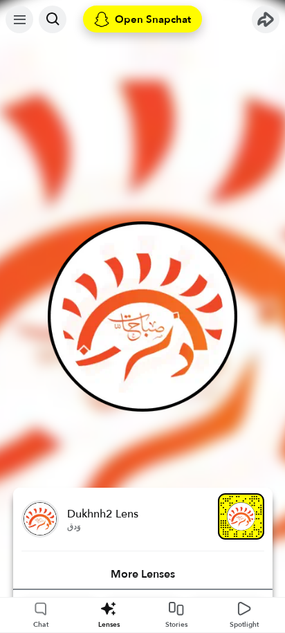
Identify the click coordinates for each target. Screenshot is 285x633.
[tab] (143, 574)
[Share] (265, 19)
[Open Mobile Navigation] (19, 19)
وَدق (74, 526)
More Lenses (143, 574)
